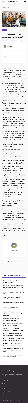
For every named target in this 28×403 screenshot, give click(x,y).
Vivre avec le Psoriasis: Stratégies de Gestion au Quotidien (12, 281)
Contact (3, 393)
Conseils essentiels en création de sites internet (13, 292)
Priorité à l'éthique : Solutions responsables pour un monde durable (13, 329)
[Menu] (25, 1)
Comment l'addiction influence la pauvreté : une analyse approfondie (12, 334)
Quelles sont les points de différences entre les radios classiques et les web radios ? (13, 287)
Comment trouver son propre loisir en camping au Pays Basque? (13, 355)
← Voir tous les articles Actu (9, 262)
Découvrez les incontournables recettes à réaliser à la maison (13, 302)
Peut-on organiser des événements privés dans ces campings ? (12, 297)
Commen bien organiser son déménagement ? (10, 307)
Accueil (3, 7)
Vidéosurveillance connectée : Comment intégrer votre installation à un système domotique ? (13, 313)
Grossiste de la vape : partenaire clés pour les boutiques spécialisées (13, 344)
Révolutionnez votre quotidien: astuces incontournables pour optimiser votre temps (13, 350)
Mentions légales (5, 391)
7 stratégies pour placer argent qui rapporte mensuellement (12, 319)
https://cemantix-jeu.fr (18, 152)
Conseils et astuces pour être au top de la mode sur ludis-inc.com (13, 324)
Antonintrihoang (9, 1)
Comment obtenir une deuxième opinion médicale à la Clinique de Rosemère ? (14, 339)
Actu (7, 7)
